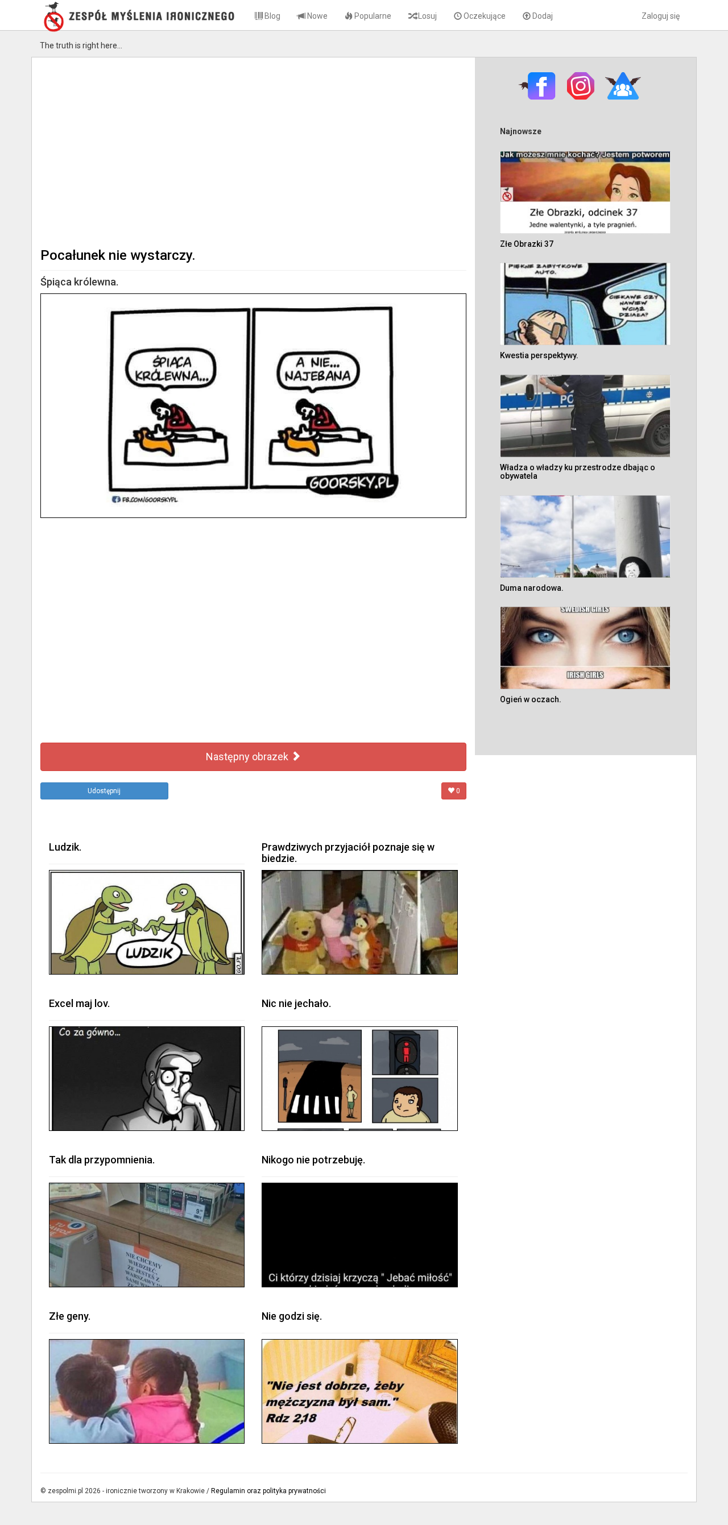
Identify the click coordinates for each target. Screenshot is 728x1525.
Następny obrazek (248, 756)
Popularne (372, 15)
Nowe (316, 15)
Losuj (426, 15)
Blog (271, 15)
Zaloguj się (661, 15)
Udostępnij (104, 791)
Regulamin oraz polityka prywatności (268, 1491)
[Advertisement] (253, 151)
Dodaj (542, 15)
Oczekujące (484, 15)
